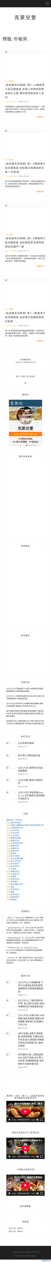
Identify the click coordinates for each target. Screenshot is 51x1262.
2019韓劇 (9, 81)
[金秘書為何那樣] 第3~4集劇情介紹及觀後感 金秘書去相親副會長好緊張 (25, 317)
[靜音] (37, 1119)
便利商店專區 (16, 823)
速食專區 (14, 882)
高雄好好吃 (15, 894)
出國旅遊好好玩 (17, 828)
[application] (25, 1111)
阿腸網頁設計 (46, 1261)
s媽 (9, 918)
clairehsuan (11, 101)
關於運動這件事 (17, 884)
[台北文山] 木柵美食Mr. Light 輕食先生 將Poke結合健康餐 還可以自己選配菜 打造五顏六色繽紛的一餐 (24, 920)
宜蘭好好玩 (15, 848)
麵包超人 (14, 899)
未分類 (13, 869)
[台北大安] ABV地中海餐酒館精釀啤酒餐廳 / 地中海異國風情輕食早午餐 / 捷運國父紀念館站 (25, 940)
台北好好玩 (15, 835)
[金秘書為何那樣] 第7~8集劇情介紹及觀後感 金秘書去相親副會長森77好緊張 (25, 168)
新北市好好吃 (16, 861)
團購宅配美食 (16, 838)
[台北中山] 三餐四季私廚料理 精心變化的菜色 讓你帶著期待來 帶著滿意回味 (31, 1003)
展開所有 (9, 820)
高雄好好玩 (15, 897)
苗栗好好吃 (15, 879)
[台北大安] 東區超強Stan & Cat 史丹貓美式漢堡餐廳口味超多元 (31, 795)
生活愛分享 (15, 874)
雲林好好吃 (15, 889)
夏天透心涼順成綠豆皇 (29, 755)
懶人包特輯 (15, 856)
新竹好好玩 (15, 866)
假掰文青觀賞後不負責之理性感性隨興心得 (27, 825)
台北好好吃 (15, 833)
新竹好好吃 (15, 864)
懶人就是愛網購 (17, 858)
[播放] (9, 1119)
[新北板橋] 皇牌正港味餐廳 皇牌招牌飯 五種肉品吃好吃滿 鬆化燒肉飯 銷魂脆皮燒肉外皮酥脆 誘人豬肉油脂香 (25, 713)
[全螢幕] (41, 1119)
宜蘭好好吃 (15, 846)
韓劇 (12, 892)
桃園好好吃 (15, 871)
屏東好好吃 (15, 851)
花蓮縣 (13, 876)
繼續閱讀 (41, 117)
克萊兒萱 (25, 18)
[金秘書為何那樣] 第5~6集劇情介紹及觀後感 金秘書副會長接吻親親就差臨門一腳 (25, 242)
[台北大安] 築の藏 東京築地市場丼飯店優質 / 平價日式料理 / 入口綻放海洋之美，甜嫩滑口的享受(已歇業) (25, 930)
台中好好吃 (15, 830)
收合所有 (18, 820)
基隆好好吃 (15, 840)
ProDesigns (31, 1256)
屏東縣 (13, 853)
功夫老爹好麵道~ (26, 743)
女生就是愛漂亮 (17, 843)
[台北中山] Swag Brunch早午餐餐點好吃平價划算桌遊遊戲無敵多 (24, 950)
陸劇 (12, 887)
